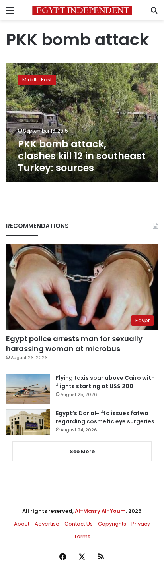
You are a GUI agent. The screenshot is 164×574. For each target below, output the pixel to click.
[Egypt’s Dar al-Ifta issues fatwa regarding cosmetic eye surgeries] (28, 422)
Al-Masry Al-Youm (100, 511)
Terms (82, 536)
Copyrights (112, 524)
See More (82, 451)
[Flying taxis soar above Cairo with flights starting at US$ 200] (28, 389)
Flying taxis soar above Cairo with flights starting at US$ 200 (105, 382)
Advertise (47, 524)
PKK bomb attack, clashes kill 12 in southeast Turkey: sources (82, 155)
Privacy (140, 524)
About (21, 524)
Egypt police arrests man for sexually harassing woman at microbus (74, 344)
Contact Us (78, 524)
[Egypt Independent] (82, 10)
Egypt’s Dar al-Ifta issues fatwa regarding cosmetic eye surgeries (105, 417)
